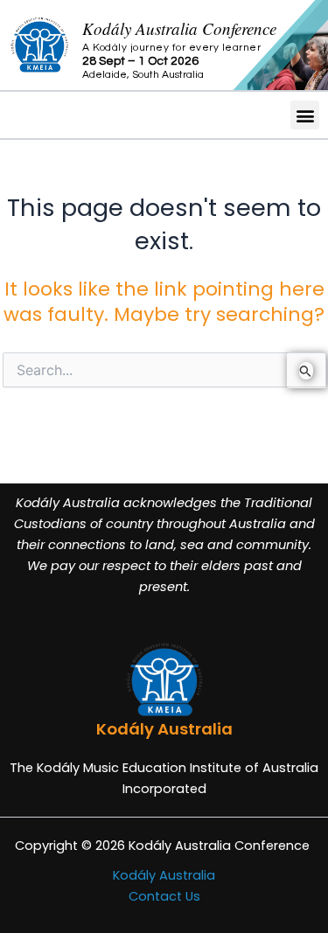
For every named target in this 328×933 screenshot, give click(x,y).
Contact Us (164, 896)
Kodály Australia (164, 875)
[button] (304, 115)
